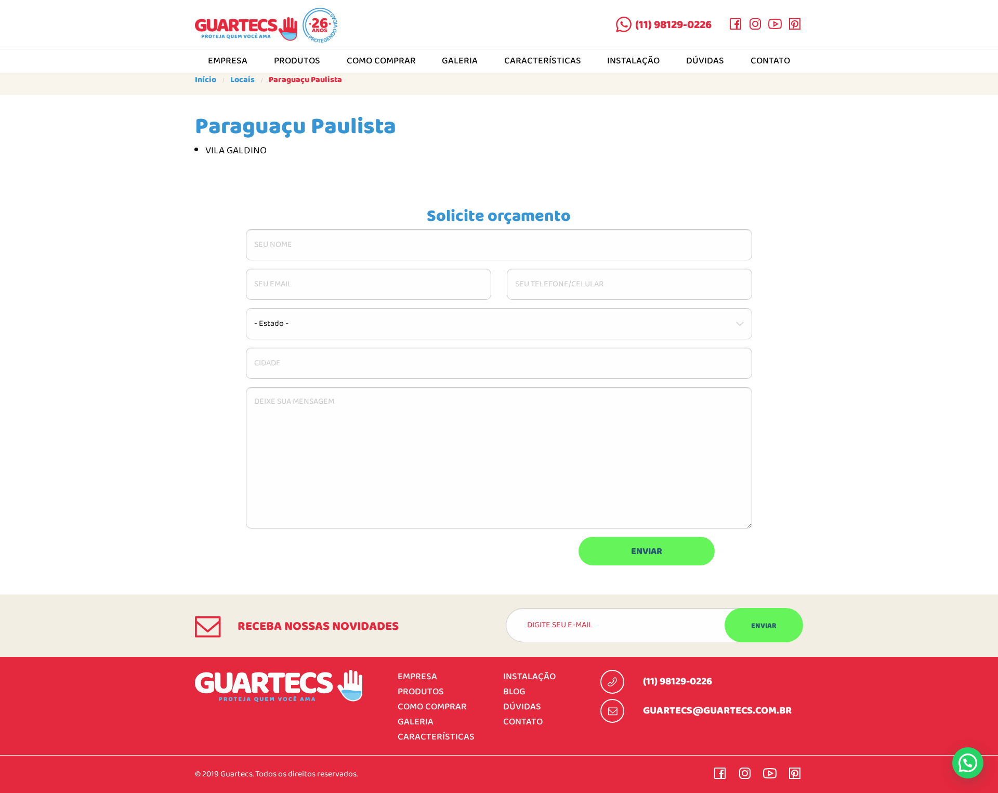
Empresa (227, 61)
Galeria (460, 61)
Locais (242, 80)
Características (542, 61)
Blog (514, 691)
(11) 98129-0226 (673, 25)
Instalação (633, 61)
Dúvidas (705, 61)
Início (205, 80)
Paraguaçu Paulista (305, 80)
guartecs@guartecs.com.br (717, 711)
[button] (967, 762)
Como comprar (381, 61)
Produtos (297, 61)
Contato (770, 61)
